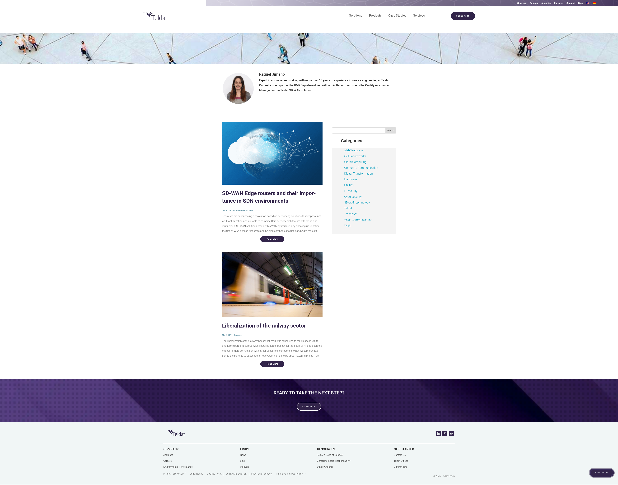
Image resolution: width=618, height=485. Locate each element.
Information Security (261, 474)
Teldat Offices (401, 460)
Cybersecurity (353, 196)
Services (419, 15)
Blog (580, 3)
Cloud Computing (355, 162)
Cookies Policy (214, 474)
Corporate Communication (361, 167)
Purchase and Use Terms (289, 474)
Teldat (348, 208)
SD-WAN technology (244, 210)
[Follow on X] (444, 433)
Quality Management (236, 474)
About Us (546, 3)
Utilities (349, 185)
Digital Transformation (358, 173)
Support (570, 3)
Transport (238, 335)
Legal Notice (196, 474)
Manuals (244, 466)
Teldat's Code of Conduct (330, 454)
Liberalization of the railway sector (264, 325)
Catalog (534, 3)
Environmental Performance (178, 466)
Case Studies (397, 15)
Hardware (350, 179)
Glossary (521, 3)
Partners (558, 3)
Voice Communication (358, 220)
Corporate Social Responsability (333, 460)
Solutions (355, 15)
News (243, 454)
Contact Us (400, 454)
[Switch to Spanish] (594, 3)
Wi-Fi (347, 225)
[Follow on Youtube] (451, 433)
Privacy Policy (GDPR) (174, 474)
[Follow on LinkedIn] (438, 433)
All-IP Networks (354, 150)
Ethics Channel (325, 466)
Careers (167, 460)
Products (375, 15)
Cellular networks (355, 156)
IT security (350, 191)
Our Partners (400, 466)
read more (272, 239)
